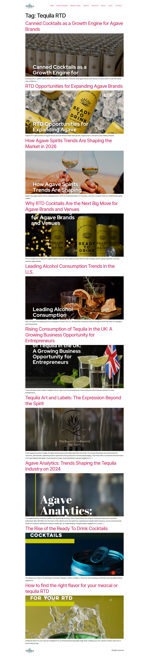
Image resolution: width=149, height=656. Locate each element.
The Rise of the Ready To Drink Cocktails (66, 528)
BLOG (111, 6)
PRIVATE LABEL (75, 6)
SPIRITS (86, 6)
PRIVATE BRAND (62, 6)
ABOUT (103, 6)
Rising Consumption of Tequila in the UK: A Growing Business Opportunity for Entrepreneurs (68, 334)
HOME (52, 6)
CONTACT (118, 6)
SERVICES (94, 6)
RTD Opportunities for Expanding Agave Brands (74, 86)
